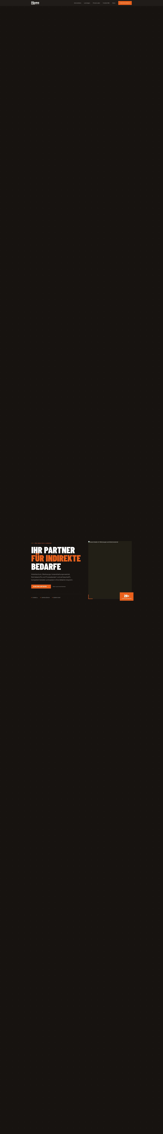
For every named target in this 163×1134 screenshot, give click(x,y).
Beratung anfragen (125, 3)
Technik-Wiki (106, 3)
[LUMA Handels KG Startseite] (35, 3)
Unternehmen (77, 3)
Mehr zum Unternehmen (59, 586)
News (113, 3)
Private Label (96, 3)
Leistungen (87, 3)
